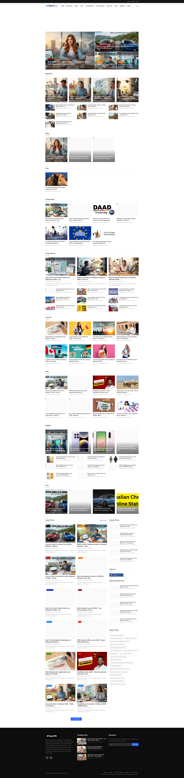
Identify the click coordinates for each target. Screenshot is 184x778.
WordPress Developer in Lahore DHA (118, 647)
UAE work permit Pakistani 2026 (117, 681)
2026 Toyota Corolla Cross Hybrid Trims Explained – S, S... (103, 509)
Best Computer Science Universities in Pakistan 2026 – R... (65, 105)
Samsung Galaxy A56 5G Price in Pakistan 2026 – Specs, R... (103, 449)
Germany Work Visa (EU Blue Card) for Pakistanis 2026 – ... (79, 360)
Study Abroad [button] (100, 6)
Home (62, 6)
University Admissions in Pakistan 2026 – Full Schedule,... (127, 105)
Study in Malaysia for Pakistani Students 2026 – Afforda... (63, 298)
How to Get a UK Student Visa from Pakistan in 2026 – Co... (57, 278)
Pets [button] (82, 6)
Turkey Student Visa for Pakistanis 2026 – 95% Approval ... (78, 337)
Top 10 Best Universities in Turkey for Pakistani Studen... (128, 306)
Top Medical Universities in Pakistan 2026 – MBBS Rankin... (103, 97)
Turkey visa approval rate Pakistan (117, 684)
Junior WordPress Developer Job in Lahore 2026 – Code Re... (55, 414)
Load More (75, 719)
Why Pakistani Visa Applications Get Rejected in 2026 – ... (55, 337)
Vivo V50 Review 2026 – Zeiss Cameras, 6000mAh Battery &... (65, 457)
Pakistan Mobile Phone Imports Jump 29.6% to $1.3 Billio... (103, 157)
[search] (137, 6)
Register (133, 1)
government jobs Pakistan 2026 (130, 650)
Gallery (110, 772)
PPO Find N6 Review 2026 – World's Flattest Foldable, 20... (64, 466)
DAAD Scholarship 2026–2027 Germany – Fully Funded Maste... (102, 219)
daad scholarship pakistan (115, 659)
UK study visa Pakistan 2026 (116, 638)
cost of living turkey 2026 (115, 650)
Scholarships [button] (89, 6)
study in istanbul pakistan (115, 665)
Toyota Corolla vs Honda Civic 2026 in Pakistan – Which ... (56, 509)
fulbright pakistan (114, 653)
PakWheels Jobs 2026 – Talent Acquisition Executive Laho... (101, 391)
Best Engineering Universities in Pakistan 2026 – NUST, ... (64, 114)
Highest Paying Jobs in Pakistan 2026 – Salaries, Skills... (104, 414)
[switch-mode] (137, 1)
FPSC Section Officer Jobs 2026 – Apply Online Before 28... (78, 391)
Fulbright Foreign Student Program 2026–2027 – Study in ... (126, 219)
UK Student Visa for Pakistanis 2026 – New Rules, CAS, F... (127, 360)
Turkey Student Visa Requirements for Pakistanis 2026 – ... (65, 289)
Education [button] (69, 6)
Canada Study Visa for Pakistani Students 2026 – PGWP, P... (127, 289)
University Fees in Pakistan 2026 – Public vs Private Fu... (79, 97)
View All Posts (103, 520)
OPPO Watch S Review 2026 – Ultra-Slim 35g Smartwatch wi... (127, 457)
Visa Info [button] (109, 6)
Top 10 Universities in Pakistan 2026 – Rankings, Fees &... (96, 114)
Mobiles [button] (122, 6)
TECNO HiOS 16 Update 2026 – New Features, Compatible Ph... (96, 466)
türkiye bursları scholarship (130, 638)
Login (129, 1)
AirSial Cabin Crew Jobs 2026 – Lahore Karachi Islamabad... (127, 391)
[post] (70, 50)
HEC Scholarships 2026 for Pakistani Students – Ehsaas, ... (127, 97)
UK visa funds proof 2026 (125, 653)
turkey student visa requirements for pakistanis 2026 (121, 662)
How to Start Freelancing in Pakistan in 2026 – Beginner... (79, 414)
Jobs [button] (116, 6)
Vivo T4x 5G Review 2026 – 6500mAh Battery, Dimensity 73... (127, 448)
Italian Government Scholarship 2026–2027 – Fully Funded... (96, 289)
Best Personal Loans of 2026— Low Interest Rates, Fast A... (56, 157)
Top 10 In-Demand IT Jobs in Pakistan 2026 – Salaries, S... (127, 414)
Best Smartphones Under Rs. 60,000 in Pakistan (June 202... (56, 449)
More (128, 6)
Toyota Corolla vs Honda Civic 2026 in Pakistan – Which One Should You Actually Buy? (114, 47)
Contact (105, 772)
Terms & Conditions (118, 772)
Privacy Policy (134, 772)
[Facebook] (47, 757)
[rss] (51, 757)
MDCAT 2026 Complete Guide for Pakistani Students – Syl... (105, 65)
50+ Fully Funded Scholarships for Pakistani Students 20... (102, 242)
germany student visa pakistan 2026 (118, 656)
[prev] (48, 50)
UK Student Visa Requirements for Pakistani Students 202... (64, 122)
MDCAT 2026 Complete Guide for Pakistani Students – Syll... (54, 219)
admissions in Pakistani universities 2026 (119, 672)
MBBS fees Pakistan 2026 (115, 675)
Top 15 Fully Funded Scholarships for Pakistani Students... (55, 96)
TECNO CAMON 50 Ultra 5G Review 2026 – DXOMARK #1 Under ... (127, 466)
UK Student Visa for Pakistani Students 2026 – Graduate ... (65, 306)
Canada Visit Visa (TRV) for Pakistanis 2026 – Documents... (56, 360)
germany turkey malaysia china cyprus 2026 (119, 668)
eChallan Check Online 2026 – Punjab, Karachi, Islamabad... (127, 509)
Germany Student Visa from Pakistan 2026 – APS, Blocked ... (127, 337)
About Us (127, 772)
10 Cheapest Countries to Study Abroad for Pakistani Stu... (128, 298)
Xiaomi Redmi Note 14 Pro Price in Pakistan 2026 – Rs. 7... (80, 449)
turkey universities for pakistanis (117, 644)
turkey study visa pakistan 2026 (117, 635)
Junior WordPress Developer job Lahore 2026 (119, 641)
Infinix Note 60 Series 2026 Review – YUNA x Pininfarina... (96, 457)
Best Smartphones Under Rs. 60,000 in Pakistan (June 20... (126, 65)
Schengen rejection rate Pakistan (117, 678)
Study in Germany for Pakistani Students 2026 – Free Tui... (91, 278)
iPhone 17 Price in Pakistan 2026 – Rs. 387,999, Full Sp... (96, 474)
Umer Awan (50, 66)
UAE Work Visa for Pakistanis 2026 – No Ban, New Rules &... (103, 337)
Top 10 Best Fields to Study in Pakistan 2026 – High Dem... (96, 105)
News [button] (76, 6)
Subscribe (135, 744)
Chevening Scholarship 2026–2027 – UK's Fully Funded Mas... (55, 242)
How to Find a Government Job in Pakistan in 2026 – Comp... (54, 391)
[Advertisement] (92, 20)
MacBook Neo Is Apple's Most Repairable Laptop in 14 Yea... (79, 157)
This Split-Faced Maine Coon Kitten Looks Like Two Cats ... (55, 188)
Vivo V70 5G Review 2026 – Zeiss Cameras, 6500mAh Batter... (64, 474)
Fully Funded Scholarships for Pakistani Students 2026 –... (122, 278)
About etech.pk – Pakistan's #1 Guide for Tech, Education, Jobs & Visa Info (119, 774)
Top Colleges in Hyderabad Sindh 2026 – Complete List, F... (128, 114)
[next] (92, 50)
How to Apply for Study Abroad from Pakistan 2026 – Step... (96, 298)
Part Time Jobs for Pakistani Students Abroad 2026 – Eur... (96, 306)
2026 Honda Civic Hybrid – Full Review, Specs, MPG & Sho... (79, 509)
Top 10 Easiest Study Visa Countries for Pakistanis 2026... (104, 360)
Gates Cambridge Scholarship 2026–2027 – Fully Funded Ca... (79, 219)
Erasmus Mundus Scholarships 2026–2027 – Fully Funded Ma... (79, 242)
